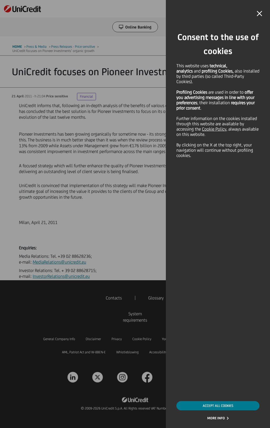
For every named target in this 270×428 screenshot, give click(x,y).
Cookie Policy (214, 129)
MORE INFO (216, 418)
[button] (259, 14)
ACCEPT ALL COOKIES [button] (218, 406)
